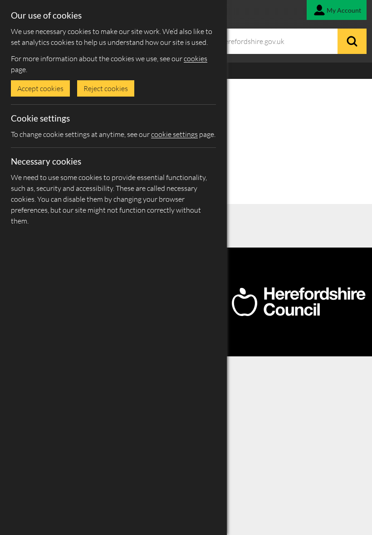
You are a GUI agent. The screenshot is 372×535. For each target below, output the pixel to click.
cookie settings (174, 134)
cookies (195, 58)
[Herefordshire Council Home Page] (298, 312)
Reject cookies (105, 88)
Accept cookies (40, 88)
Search (352, 41)
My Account (344, 10)
